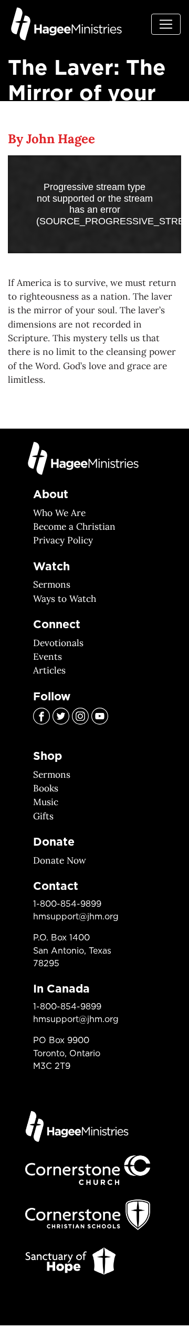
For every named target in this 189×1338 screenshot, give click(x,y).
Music (45, 802)
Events (47, 656)
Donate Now (59, 860)
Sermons (51, 584)
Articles (49, 670)
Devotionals (58, 643)
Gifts (43, 816)
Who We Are (59, 513)
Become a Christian (74, 526)
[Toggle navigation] (166, 24)
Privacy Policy (63, 540)
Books (45, 788)
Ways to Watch (64, 598)
